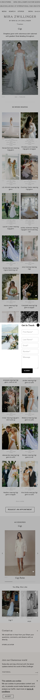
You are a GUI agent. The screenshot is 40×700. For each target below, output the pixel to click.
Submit (27, 371)
